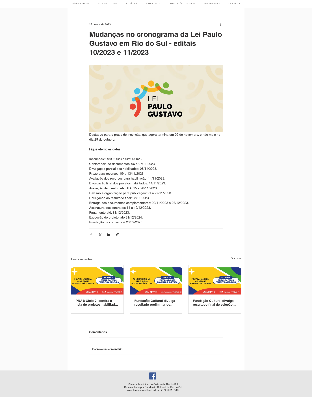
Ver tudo (236, 258)
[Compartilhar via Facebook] (91, 234)
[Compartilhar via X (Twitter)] (99, 234)
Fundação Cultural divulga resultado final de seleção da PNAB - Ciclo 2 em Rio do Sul (213, 302)
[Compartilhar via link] (117, 234)
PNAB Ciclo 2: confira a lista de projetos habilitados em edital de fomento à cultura (97, 302)
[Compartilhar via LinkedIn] (108, 234)
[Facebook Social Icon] (152, 375)
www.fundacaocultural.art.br (143, 390)
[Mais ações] (220, 24)
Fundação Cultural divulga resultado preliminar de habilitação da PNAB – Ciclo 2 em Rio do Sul (156, 302)
